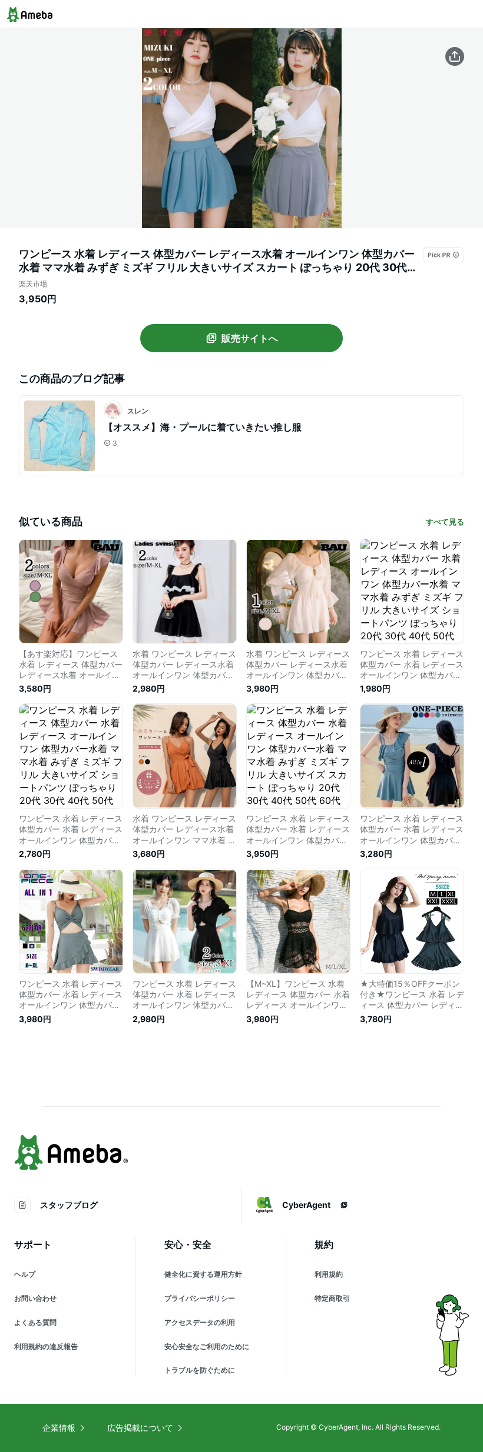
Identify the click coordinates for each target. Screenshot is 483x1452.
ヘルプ (24, 1274)
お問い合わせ (35, 1298)
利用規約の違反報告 (46, 1346)
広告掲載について (140, 1428)
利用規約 (329, 1274)
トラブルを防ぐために (199, 1370)
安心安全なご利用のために (206, 1346)
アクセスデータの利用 (199, 1322)
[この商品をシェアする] (454, 56)
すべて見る (445, 521)
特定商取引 (332, 1298)
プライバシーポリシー (199, 1298)
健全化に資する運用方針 (203, 1274)
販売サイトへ (249, 338)
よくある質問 (35, 1322)
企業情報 (58, 1428)
